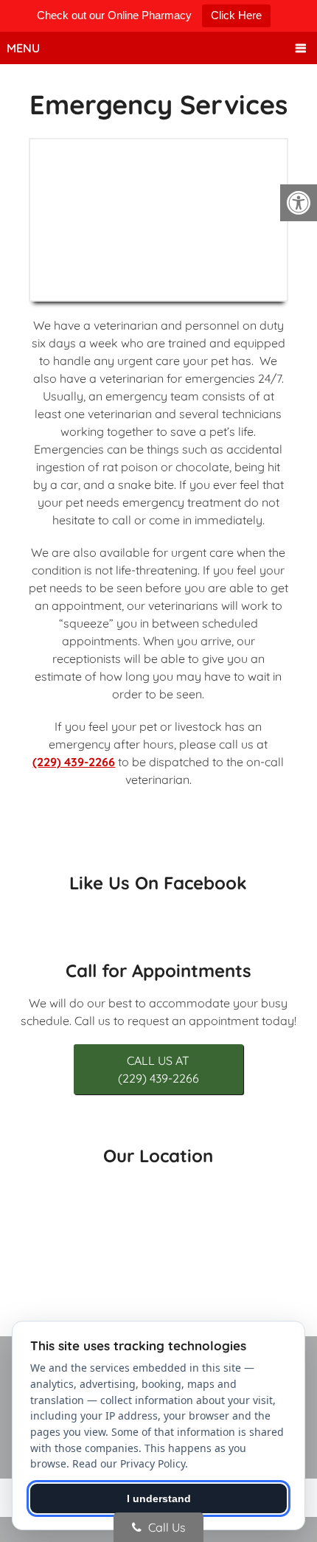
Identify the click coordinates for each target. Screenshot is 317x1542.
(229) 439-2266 (73, 761)
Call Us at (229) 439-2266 (158, 1069)
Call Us (165, 1527)
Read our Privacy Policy (128, 1463)
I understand (159, 1498)
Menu (23, 48)
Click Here (236, 15)
